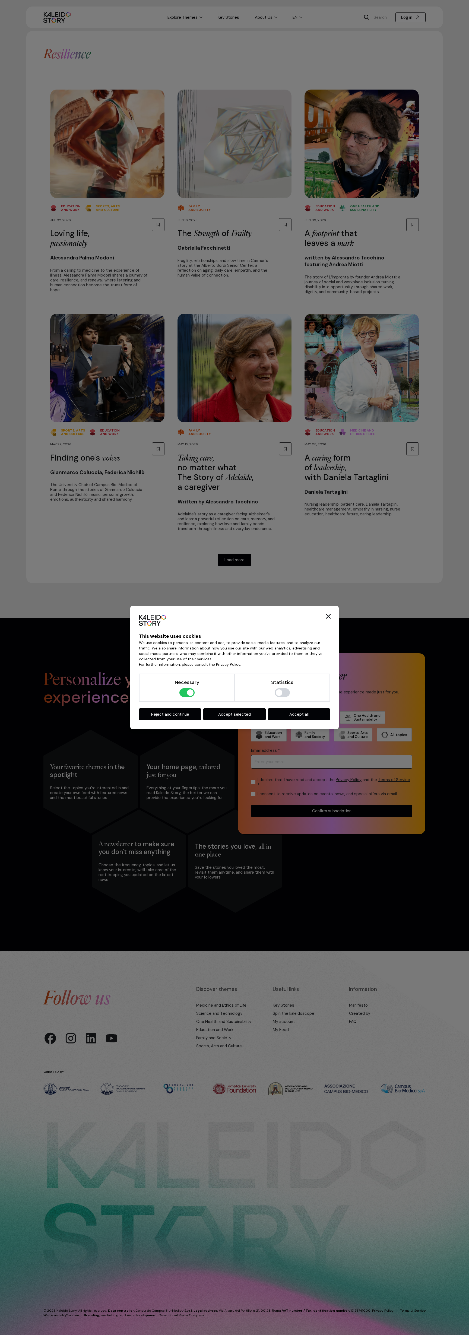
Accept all (299, 714)
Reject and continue (170, 714)
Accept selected (234, 714)
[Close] (328, 616)
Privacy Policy (228, 664)
